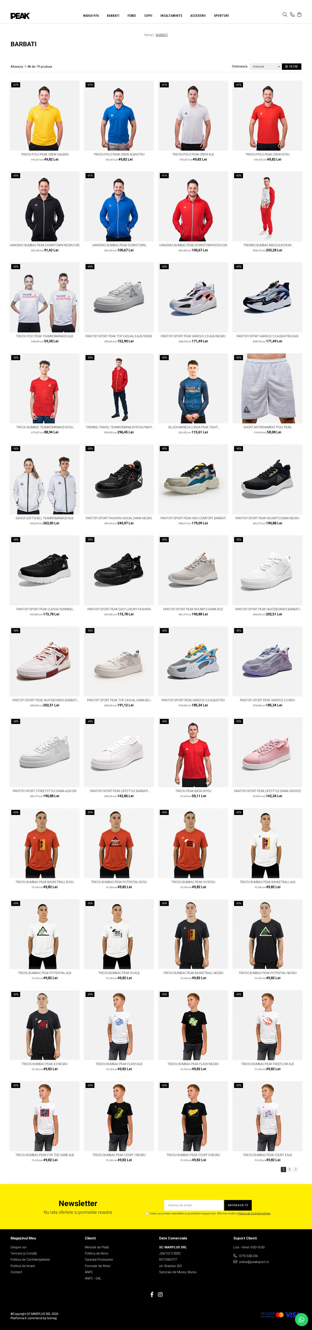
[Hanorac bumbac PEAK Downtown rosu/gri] (193, 206)
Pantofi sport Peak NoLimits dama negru (267, 518)
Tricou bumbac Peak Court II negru (193, 1155)
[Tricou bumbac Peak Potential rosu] (119, 843)
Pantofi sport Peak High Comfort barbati (193, 518)
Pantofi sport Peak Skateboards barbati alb (267, 609)
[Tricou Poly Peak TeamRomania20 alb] (45, 297)
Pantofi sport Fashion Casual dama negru (119, 518)
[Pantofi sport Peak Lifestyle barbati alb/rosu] (119, 752)
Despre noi (18, 1247)
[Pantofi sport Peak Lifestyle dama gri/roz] (267, 752)
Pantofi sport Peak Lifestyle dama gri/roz (267, 791)
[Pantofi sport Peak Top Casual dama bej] (119, 661)
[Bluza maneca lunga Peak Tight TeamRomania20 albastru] (193, 388)
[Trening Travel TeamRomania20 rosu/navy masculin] (119, 388)
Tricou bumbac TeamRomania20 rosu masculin (44, 427)
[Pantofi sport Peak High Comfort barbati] (193, 479)
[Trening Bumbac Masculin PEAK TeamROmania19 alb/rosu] (267, 206)
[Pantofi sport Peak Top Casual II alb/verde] (119, 297)
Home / (149, 35)
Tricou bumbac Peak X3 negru (44, 1064)
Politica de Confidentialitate (254, 1213)
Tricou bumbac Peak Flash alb (119, 1064)
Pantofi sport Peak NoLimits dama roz (193, 609)
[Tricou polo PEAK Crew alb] (193, 116)
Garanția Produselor (99, 1259)
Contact (16, 1272)
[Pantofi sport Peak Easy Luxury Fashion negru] (119, 570)
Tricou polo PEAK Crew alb (193, 154)
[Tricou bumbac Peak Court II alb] (267, 1116)
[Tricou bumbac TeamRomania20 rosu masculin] (45, 388)
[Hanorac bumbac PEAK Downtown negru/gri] (45, 206)
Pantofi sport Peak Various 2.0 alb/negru (193, 336)
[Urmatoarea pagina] (295, 1169)
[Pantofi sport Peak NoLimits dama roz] (193, 570)
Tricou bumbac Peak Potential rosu (119, 882)
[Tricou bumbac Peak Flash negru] (193, 1025)
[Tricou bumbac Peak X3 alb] (119, 934)
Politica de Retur (96, 1253)
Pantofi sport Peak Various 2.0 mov (267, 700)
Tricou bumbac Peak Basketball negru (193, 973)
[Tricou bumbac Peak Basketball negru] (193, 934)
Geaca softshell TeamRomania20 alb (44, 518)
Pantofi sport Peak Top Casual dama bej (118, 700)
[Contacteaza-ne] (292, 14)
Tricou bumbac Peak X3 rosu (193, 882)
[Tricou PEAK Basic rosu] (193, 752)
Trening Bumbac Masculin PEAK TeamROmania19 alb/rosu (267, 245)
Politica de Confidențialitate (30, 1259)
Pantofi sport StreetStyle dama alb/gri (44, 791)
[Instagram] (160, 1295)
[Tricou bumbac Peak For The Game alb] (45, 1116)
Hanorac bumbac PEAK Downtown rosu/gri (193, 245)
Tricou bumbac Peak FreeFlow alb (267, 1064)
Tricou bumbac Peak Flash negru (193, 1064)
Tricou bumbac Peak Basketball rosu (44, 882)
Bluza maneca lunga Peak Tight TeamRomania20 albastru (193, 427)
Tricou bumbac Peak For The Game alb (44, 1155)
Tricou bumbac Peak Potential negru (268, 973)
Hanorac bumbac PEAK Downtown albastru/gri (119, 245)
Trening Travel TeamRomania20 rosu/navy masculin (119, 427)
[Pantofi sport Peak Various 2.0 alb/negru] (193, 297)
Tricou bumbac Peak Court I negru (118, 1155)
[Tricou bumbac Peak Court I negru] (119, 1116)
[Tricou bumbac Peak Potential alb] (45, 934)
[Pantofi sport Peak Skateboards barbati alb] (267, 570)
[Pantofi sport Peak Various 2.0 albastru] (193, 661)
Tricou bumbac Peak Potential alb (44, 973)
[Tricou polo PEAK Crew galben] (45, 116)
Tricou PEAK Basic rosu (193, 791)
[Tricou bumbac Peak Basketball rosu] (45, 843)
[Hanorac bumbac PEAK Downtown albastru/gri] (119, 206)
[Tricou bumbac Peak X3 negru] (45, 1025)
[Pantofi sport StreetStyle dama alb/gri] (45, 752)
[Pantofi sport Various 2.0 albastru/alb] (267, 297)
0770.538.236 (248, 1256)
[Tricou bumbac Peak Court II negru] (193, 1116)
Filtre (293, 66)
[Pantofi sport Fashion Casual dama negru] (119, 479)
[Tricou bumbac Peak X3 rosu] (193, 843)
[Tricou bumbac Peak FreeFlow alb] (267, 1025)
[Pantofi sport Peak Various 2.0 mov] (267, 661)
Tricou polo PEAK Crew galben (44, 154)
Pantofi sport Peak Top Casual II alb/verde (119, 336)
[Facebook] (152, 1295)
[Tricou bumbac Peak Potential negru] (267, 934)
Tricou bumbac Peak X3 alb (119, 973)
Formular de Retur (98, 1266)
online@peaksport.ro (253, 1262)
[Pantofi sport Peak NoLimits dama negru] (267, 479)
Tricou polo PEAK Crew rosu (267, 154)
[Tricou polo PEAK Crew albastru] (119, 116)
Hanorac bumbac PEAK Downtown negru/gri (44, 245)
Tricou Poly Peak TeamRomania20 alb (44, 336)
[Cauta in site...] (285, 14)
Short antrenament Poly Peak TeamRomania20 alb (267, 427)
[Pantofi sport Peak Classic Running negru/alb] (45, 570)
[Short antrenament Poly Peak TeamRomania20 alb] (267, 388)
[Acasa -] (37, 16)
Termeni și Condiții (24, 1253)
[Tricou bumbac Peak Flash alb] (119, 1025)
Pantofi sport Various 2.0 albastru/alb (267, 336)
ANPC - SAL (93, 1278)
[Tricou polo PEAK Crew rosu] (267, 116)
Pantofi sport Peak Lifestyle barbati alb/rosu (119, 791)
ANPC (89, 1272)
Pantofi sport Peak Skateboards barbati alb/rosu (45, 700)
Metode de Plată (97, 1247)
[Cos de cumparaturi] (299, 14)
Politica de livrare (23, 1266)
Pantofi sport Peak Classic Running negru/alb (45, 609)
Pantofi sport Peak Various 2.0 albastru (193, 700)
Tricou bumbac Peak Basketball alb (267, 882)
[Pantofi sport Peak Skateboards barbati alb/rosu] (45, 661)
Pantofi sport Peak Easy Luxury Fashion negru (118, 609)
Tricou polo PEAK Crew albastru (119, 154)
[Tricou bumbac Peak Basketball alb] (267, 843)
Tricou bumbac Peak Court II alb (267, 1155)
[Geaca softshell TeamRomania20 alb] (45, 479)
